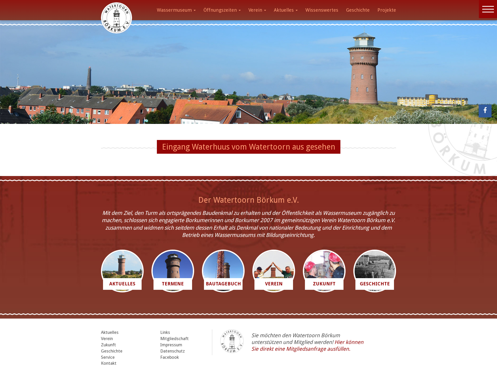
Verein (256, 10)
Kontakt (108, 363)
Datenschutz (172, 351)
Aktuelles (284, 10)
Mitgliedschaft (174, 338)
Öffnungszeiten (220, 10)
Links (165, 332)
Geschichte (358, 10)
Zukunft (108, 344)
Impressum (171, 344)
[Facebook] (485, 110)
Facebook (169, 357)
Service (108, 357)
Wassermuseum (175, 10)
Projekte (386, 10)
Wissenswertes (321, 10)
